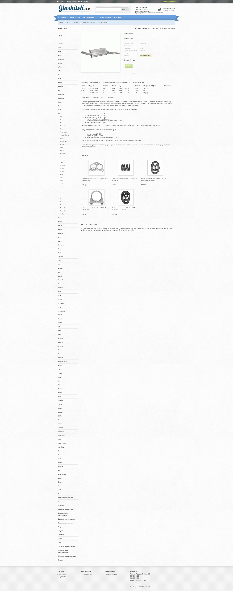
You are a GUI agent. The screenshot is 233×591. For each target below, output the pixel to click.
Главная (62, 1)
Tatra (59, 420)
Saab (59, 369)
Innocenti (61, 245)
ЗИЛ (59, 490)
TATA (60, 416)
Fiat (59, 110)
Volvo (60, 439)
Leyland (60, 288)
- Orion (61, 174)
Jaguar (60, 257)
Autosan (60, 44)
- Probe (61, 177)
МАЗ (59, 501)
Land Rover (61, 280)
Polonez (60, 346)
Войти (165, 1)
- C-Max (61, 117)
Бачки (60, 463)
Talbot (60, 408)
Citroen (60, 75)
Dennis (60, 102)
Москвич (61, 505)
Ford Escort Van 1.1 (129, 38)
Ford (59, 114)
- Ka (60, 156)
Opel (59, 334)
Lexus (60, 284)
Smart (60, 389)
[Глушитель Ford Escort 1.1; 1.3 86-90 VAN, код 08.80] (100, 72)
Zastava (60, 455)
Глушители (62, 17)
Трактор (61, 535)
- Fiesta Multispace (64, 135)
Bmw (59, 51)
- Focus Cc (62, 144)
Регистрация (172, 1)
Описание (85, 97)
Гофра (60, 482)
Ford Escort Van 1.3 (129, 36)
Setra (59, 381)
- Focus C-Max (63, 141)
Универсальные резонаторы (67, 556)
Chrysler (60, 71)
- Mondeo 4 (62, 171)
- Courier (61, 120)
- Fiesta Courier (63, 132)
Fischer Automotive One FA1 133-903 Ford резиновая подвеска (124, 209)
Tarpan (60, 412)
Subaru (60, 400)
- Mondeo (61, 168)
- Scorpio (61, 187)
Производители (74, 17)
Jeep (59, 260)
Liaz (59, 292)
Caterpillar (61, 59)
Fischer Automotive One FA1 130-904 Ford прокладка (95, 179)
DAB (59, 79)
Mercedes (61, 303)
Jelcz (59, 264)
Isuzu (60, 249)
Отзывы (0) (109, 97)
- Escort (61, 123)
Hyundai (60, 233)
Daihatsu (61, 94)
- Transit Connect (63, 208)
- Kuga (61, 162)
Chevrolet (61, 67)
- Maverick (62, 165)
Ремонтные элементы (65, 523)
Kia (59, 272)
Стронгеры (61, 527)
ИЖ (59, 494)
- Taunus (61, 199)
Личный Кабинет (111, 574)
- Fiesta (61, 129)
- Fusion (61, 147)
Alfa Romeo (61, 36)
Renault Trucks (62, 361)
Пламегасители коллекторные (63, 514)
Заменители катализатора (67, 486)
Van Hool (61, 431)
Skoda (60, 385)
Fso (59, 218)
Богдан (60, 466)
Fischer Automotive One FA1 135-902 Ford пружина (124, 179)
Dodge (60, 106)
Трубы (60, 538)
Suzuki (60, 404)
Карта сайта (63, 577)
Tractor (60, 428)
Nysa (59, 326)
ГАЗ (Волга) (62, 474)
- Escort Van (62, 126)
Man (59, 295)
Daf (59, 90)
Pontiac (60, 350)
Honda (60, 229)
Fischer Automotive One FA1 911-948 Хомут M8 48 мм (96, 209)
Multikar (61, 315)
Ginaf (60, 225)
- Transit (61, 205)
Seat (59, 377)
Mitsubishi (61, 311)
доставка (130, 230)
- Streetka (61, 193)
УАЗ (59, 542)
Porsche (60, 354)
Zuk (59, 459)
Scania (60, 373)
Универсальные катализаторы (63, 551)
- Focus (61, 138)
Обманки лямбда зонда (65, 509)
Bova (59, 55)
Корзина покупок (83, 1)
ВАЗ (59, 470)
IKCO (60, 241)
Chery (60, 63)
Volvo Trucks (62, 443)
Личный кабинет (72, 1)
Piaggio (60, 342)
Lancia (60, 276)
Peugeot (60, 338)
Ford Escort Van (128, 33)
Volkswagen (61, 435)
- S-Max (61, 183)
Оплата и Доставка (104, 17)
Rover (60, 365)
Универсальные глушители (66, 546)
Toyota (60, 424)
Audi (59, 40)
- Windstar (62, 214)
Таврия (60, 531)
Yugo (59, 451)
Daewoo (60, 86)
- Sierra (61, 190)
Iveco (59, 253)
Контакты (117, 17)
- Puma (61, 180)
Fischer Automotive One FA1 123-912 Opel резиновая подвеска (153, 179)
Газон (60, 478)
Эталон (60, 560)
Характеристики (97, 97)
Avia (59, 48)
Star (59, 396)
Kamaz (60, 268)
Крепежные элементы (65, 498)
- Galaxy (61, 150)
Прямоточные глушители (66, 519)
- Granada (62, 153)
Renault (60, 358)
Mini (59, 307)
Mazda (60, 299)
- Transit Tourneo (63, 211)
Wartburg (61, 447)
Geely (60, 222)
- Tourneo (61, 202)
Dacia (60, 82)
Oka (59, 330)
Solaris (60, 393)
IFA (59, 237)
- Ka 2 (60, 159)
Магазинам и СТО (89, 17)
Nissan (60, 323)
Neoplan (60, 319)
